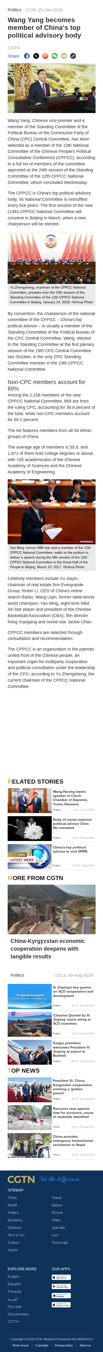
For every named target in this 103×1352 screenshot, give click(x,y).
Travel (56, 1198)
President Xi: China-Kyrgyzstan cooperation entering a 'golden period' (72, 1087)
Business (15, 1220)
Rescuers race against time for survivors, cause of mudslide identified (73, 1113)
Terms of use (20, 1345)
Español (14, 1284)
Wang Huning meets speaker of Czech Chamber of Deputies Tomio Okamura (70, 798)
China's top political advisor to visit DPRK (70, 849)
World (12, 1205)
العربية (12, 1299)
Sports (13, 1250)
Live (55, 1235)
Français (14, 1291)
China (12, 1198)
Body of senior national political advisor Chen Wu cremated (72, 824)
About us (85, 1345)
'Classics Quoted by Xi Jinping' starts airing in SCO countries (72, 1019)
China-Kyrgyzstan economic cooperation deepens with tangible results (48, 949)
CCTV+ (14, 1322)
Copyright (42, 1345)
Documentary (18, 1314)
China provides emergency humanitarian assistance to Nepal (73, 1141)
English (13, 1276)
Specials (58, 1228)
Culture (13, 1242)
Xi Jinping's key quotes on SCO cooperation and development (73, 991)
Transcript (59, 1242)
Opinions (15, 1228)
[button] (11, 1060)
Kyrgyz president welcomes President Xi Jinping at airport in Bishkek (71, 1049)
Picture (57, 1213)
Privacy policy (64, 1345)
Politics (13, 1213)
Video (56, 1220)
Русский (14, 1307)
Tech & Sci (16, 1235)
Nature (57, 1205)
